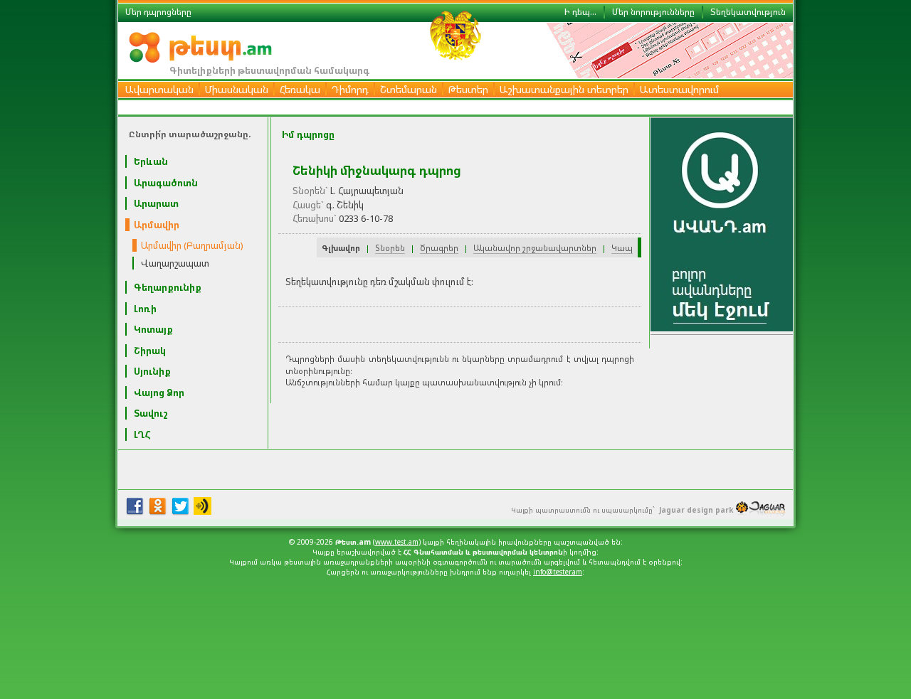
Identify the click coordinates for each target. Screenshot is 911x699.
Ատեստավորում (679, 89)
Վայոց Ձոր (159, 392)
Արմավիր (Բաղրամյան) (192, 245)
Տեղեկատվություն (748, 12)
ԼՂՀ (142, 434)
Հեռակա (300, 89)
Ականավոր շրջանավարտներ (534, 247)
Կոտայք (153, 329)
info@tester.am (557, 572)
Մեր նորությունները (653, 12)
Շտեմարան (408, 89)
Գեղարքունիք (167, 287)
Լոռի (145, 308)
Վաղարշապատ (175, 263)
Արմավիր (156, 224)
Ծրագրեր (439, 247)
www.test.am (396, 542)
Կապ (622, 247)
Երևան (151, 161)
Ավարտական (159, 89)
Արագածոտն (166, 182)
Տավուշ (151, 413)
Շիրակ (150, 350)
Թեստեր (468, 89)
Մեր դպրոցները (158, 12)
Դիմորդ (350, 89)
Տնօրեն (390, 247)
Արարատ (156, 203)
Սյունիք (152, 371)
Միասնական (236, 89)
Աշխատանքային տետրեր (564, 89)
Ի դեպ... (580, 12)
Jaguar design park (696, 510)
